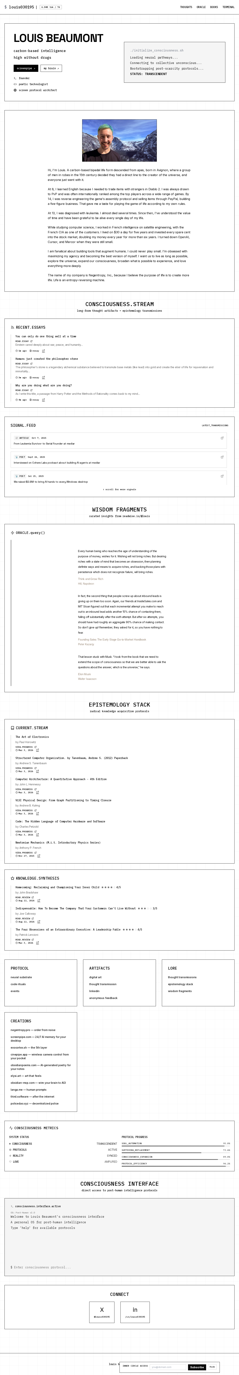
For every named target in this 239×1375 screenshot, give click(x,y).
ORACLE (201, 7)
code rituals (18, 984)
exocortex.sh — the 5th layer (29, 1047)
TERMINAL (228, 7)
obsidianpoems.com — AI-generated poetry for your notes (41, 1067)
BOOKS (214, 7)
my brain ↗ (51, 68)
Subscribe (197, 1367)
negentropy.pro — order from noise (33, 1030)
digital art (95, 977)
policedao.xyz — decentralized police (35, 1103)
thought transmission (103, 984)
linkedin (94, 991)
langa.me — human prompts (28, 1089)
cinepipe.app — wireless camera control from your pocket (40, 1056)
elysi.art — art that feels (26, 1075)
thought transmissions (182, 977)
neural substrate (21, 977)
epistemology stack (180, 984)
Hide (212, 1366)
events (15, 991)
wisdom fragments (180, 991)
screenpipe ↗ (26, 68)
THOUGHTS (186, 7)
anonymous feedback (103, 998)
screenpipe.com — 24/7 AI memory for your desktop (38, 1038)
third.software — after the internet (32, 1096)
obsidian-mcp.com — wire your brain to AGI (38, 1082)
